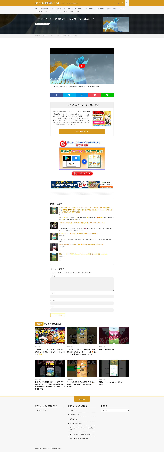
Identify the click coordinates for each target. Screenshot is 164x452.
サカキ (109, 8)
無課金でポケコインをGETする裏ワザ (51, 8)
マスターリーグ (100, 8)
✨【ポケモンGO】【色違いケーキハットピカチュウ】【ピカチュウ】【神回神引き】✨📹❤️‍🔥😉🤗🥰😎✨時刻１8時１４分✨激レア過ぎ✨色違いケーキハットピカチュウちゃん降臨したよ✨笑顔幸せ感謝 (85, 210)
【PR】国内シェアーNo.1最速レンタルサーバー (82, 434)
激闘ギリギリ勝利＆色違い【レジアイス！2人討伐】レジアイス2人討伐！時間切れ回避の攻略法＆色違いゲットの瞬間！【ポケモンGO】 (50, 385)
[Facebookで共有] (56, 95)
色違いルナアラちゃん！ (107, 350)
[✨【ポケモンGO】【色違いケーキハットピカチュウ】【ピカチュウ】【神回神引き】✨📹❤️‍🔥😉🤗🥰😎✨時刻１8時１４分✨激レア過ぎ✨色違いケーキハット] (54, 210)
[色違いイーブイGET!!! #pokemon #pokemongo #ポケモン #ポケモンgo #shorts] (54, 257)
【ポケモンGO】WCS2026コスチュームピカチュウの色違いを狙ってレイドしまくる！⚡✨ (50, 352)
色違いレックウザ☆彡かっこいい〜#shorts (111, 383)
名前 (52, 293)
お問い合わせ (73, 419)
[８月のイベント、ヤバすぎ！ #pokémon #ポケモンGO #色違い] (54, 236)
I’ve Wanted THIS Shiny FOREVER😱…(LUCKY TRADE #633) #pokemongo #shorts (81, 384)
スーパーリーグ (78, 8)
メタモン (58, 11)
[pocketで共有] (94, 95)
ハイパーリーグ (89, 8)
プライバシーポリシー (76, 423)
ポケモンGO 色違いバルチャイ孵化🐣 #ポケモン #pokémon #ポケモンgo (81, 244)
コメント (52, 276)
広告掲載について (74, 414)
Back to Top (82, 399)
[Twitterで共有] (69, 95)
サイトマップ (73, 410)
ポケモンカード (49, 11)
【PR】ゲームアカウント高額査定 (79, 438)
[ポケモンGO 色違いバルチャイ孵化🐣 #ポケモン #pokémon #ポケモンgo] (54, 247)
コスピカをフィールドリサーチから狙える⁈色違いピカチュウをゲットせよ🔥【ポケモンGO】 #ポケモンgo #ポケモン (82, 352)
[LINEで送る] (107, 95)
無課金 (71, 11)
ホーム (37, 8)
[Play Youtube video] (82, 66)
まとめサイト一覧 (41, 410)
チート (115, 8)
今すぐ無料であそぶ (82, 131)
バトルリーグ (67, 8)
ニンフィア (122, 8)
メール (52, 300)
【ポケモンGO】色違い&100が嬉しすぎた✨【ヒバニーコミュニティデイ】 (82, 223)
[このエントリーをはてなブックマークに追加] (82, 95)
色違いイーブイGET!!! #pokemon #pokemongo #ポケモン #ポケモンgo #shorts (83, 254)
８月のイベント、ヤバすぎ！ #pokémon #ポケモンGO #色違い (78, 233)
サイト (52, 307)
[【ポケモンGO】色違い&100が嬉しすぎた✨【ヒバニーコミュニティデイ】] (54, 225)
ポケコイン (39, 11)
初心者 (65, 11)
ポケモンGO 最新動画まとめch (53, 448)
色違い (78, 11)
